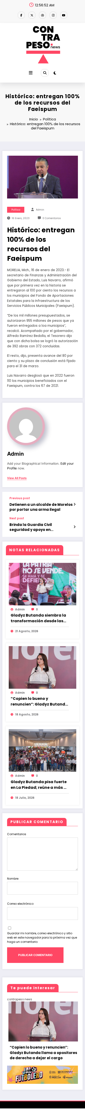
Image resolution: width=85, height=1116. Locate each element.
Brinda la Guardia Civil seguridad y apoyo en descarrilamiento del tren (34, 527)
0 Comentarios (51, 218)
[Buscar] (44, 73)
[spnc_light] (55, 73)
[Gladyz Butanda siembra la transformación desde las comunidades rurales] (42, 584)
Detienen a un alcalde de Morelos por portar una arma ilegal (41, 507)
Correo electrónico (20, 904)
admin (40, 210)
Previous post (19, 498)
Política (15, 210)
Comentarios (16, 834)
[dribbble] (42, 15)
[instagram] (53, 15)
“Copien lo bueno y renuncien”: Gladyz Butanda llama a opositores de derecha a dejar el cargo (39, 701)
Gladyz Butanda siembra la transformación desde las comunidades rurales (38, 618)
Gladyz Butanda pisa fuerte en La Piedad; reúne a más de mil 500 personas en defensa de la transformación (40, 784)
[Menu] (30, 73)
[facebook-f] (21, 15)
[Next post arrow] (74, 527)
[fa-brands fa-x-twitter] (31, 15)
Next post (16, 518)
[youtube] (63, 15)
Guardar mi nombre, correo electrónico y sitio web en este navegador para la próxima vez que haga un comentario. (42, 937)
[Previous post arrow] (74, 504)
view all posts (17, 478)
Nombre (12, 879)
